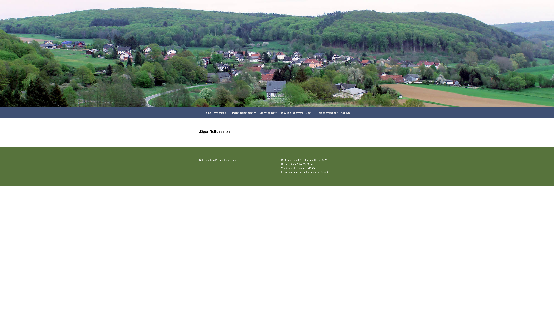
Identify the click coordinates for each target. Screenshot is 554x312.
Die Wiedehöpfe (268, 113)
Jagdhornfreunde (328, 113)
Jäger (309, 113)
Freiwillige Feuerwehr (291, 113)
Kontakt (345, 113)
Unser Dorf (220, 113)
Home (207, 113)
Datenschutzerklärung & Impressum (217, 160)
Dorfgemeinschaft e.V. (244, 113)
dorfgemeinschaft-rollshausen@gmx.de (309, 172)
